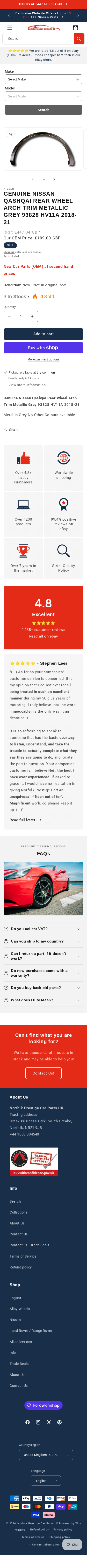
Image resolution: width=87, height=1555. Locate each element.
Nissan (15, 1320)
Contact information (45, 1544)
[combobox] (43, 38)
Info (13, 1353)
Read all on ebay (43, 636)
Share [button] (14, 430)
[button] (9, 27)
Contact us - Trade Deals (29, 1245)
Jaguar (16, 1298)
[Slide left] (33, 179)
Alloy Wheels (20, 1309)
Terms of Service (23, 1256)
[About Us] (34, 1161)
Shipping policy (60, 1537)
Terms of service (33, 1537)
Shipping (9, 252)
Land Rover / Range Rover (31, 1331)
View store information (27, 385)
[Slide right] (54, 179)
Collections (19, 1212)
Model (10, 88)
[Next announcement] (78, 15)
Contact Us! (43, 1073)
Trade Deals (19, 1364)
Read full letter (23, 820)
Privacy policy (62, 1529)
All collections (21, 1342)
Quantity (10, 307)
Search (44, 110)
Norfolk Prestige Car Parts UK (37, 1523)
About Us (17, 1223)
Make (9, 71)
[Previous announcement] (9, 15)
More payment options (43, 359)
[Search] (79, 38)
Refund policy (21, 1267)
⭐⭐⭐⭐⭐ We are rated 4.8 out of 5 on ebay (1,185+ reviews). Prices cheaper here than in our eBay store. (43, 55)
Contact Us (19, 1234)
